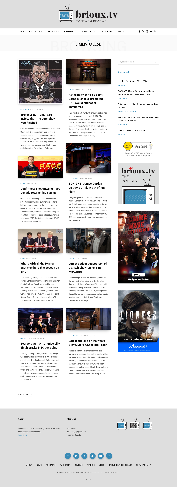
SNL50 (71, 89)
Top (89, 479)
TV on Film (106, 31)
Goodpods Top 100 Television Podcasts (138, 153)
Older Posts (26, 394)
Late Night (25, 109)
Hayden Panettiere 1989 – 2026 (133, 81)
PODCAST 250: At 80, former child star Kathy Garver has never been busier (136, 92)
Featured (24, 338)
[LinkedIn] (109, 456)
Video (102, 465)
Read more (22, 435)
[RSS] (93, 456)
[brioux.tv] (88, 14)
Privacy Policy (143, 465)
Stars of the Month (127, 111)
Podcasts (34, 31)
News (21, 31)
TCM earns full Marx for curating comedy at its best (138, 106)
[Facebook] (68, 456)
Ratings (68, 31)
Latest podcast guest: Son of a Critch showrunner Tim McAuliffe (88, 267)
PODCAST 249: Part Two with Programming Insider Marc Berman (138, 119)
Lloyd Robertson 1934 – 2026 (131, 130)
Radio (23, 258)
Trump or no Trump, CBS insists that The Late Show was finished (38, 118)
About (121, 31)
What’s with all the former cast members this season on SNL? (39, 267)
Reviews (52, 31)
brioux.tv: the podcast (120, 465)
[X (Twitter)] (76, 456)
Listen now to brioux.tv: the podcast (138, 156)
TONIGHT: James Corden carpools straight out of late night (87, 187)
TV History (87, 31)
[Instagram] (84, 456)
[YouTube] (101, 456)
